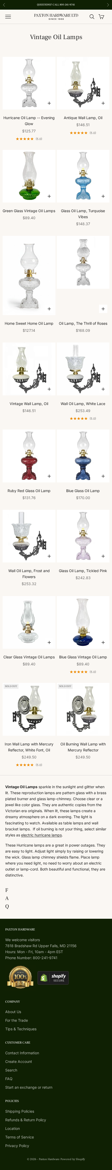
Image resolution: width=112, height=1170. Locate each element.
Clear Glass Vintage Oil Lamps (29, 657)
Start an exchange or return (28, 1087)
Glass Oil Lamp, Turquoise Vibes (83, 214)
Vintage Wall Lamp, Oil (29, 403)
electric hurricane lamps (41, 835)
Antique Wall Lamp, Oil (83, 117)
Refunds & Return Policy (25, 1120)
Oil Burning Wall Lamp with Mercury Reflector (83, 747)
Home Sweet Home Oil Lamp (29, 323)
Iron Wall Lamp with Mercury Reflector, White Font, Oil (29, 747)
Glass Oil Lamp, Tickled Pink (83, 570)
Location (12, 1128)
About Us (13, 1011)
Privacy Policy (17, 1145)
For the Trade (16, 1020)
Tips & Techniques (20, 1029)
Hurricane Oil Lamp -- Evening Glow (29, 120)
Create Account (18, 1061)
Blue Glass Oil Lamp (83, 490)
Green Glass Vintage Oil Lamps (29, 211)
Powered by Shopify (72, 1159)
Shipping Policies (19, 1111)
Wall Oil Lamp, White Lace (83, 403)
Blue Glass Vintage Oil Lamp (83, 657)
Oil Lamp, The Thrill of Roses (83, 323)
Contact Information (22, 1053)
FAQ (9, 1078)
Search (11, 1070)
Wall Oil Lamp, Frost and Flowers (29, 573)
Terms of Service (19, 1137)
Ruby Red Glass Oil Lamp (29, 490)
